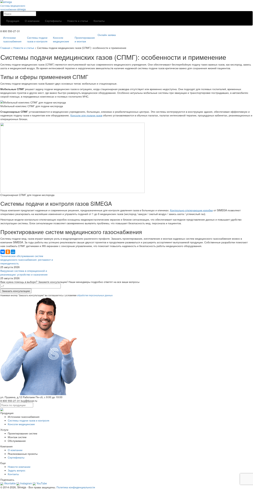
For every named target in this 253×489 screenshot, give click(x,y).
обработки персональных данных (95, 295)
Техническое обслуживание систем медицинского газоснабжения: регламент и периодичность (26, 259)
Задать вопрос (16, 470)
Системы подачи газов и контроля (37, 39)
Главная (5, 48)
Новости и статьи (77, 21)
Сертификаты (53, 21)
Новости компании (19, 466)
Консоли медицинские (61, 39)
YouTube (41, 483)
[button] (126, 35)
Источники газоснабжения (12, 39)
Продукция (12, 21)
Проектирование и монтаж (85, 39)
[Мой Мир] (13, 252)
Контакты (99, 21)
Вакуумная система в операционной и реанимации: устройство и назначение (24, 272)
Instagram (25, 483)
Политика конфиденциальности (75, 487)
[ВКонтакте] (2, 252)
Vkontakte (9, 483)
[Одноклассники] (8, 252)
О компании (32, 21)
